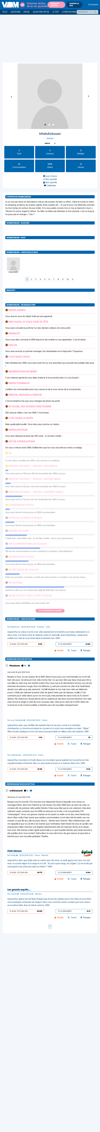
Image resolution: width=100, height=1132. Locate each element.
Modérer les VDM (74, 5)
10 (68, 280)
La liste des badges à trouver (50, 611)
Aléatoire (15, 12)
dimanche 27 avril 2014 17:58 (18, 797)
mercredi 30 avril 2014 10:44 (18, 672)
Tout (4, 12)
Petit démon (14, 851)
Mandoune (15, 666)
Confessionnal (70, 12)
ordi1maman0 (16, 791)
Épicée (27, 12)
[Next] (72, 279)
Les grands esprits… (18, 890)
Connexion (93, 5)
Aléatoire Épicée (41, 12)
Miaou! (47, 143)
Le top (55, 12)
